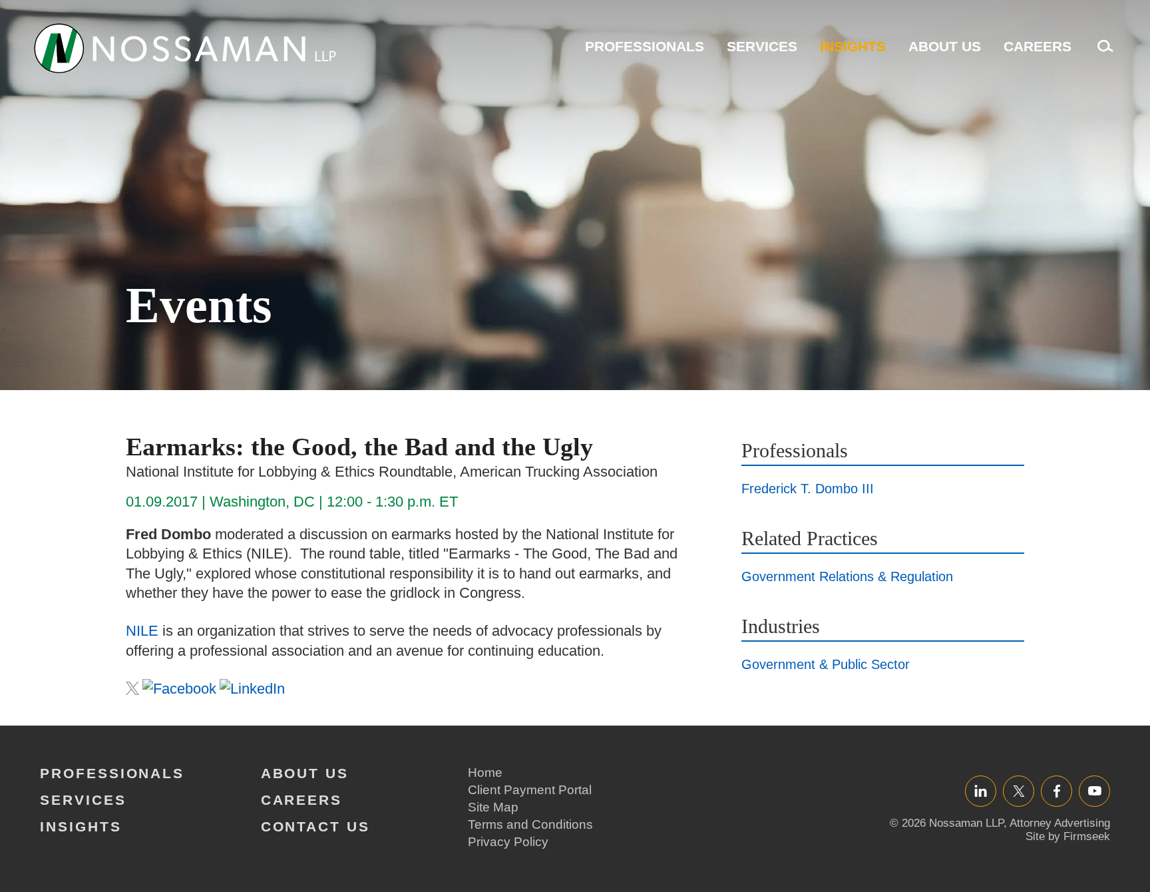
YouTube (1094, 790)
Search (1102, 53)
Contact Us (315, 826)
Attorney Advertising (1060, 823)
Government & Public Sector (825, 664)
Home (485, 773)
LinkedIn (980, 790)
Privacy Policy (508, 842)
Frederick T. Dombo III (807, 488)
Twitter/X (1018, 790)
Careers (1037, 46)
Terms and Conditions (530, 824)
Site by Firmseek (1068, 836)
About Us (944, 46)
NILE (142, 630)
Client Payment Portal (530, 790)
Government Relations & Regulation (847, 576)
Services (762, 46)
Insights (853, 46)
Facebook (1056, 790)
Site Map (493, 807)
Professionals (644, 46)
